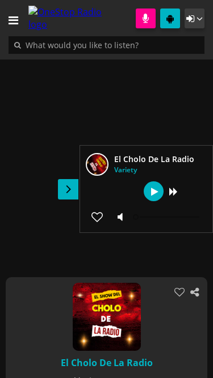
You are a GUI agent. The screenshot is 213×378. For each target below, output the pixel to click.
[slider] (167, 217)
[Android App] (170, 18)
